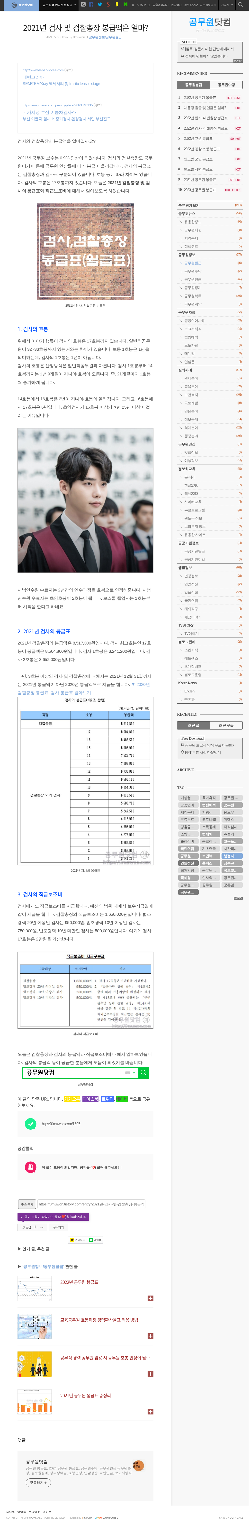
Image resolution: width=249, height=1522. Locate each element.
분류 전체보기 (209, 205)
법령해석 (212, 337)
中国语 (212, 699)
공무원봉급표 (208, 5)
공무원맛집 (209, 444)
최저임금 (187, 870)
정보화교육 (209, 469)
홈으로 (10, 1512)
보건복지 (212, 395)
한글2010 (212, 485)
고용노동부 (232, 841)
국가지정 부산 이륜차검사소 (49, 112)
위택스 (229, 819)
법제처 (207, 834)
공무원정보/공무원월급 (105, 37)
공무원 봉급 (232, 798)
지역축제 (212, 238)
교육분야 (212, 386)
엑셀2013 (212, 493)
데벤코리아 (33, 77)
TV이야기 (212, 633)
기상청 (185, 798)
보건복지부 (210, 856)
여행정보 (212, 460)
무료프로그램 (212, 510)
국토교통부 (232, 870)
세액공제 (187, 812)
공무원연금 (212, 279)
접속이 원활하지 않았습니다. (206, 56)
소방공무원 (188, 834)
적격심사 (230, 827)
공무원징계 (212, 288)
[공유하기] (36, 1227)
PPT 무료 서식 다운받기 (203, 752)
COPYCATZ (236, 1517)
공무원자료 (209, 312)
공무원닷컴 (25, 5)
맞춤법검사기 (160, 5)
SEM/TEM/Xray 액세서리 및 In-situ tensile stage (61, 84)
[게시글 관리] (42, 1227)
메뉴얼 (212, 353)
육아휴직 (209, 798)
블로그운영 (212, 675)
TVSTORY (209, 625)
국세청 (185, 878)
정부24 (229, 863)
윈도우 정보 (212, 518)
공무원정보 (209, 255)
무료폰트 (187, 819)
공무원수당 (190, 5)
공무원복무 (212, 296)
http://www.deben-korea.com (43, 70)
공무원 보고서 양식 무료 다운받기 (210, 745)
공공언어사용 (212, 320)
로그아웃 (34, 1512)
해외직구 (212, 609)
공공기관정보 (209, 543)
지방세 (207, 812)
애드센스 (212, 658)
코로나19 (209, 819)
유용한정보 (212, 222)
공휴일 (229, 885)
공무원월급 (212, 263)
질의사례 (209, 370)
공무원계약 (212, 304)
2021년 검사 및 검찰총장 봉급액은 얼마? (85, 27)
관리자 (225, 5)
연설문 (212, 362)
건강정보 (212, 576)
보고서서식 (212, 329)
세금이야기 (212, 617)
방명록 (21, 1512)
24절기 (229, 834)
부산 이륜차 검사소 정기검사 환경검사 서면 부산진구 (67, 119)
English (212, 691)
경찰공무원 (188, 827)
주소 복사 (27, 1204)
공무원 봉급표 (211, 885)
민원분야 (212, 411)
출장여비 (187, 841)
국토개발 (212, 403)
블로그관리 (209, 642)
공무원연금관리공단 (189, 885)
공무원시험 (212, 230)
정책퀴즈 (212, 246)
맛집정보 (212, 452)
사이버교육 (212, 502)
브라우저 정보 (212, 526)
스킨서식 (212, 650)
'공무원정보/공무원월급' (43, 1267)
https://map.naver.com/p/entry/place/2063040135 (58, 105)
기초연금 (209, 848)
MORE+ (238, 60)
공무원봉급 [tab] (193, 85)
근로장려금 (210, 841)
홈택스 (207, 863)
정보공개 (212, 419)
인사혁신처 (210, 878)
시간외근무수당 (233, 848)
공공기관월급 (212, 551)
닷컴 (210, 22)
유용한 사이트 (212, 535)
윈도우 (229, 812)
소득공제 (209, 827)
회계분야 (212, 428)
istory (87, 1517)
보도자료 (212, 345)
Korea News (209, 683)
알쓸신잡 (212, 592)
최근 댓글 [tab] (226, 725)
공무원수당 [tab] (226, 85)
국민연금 (212, 600)
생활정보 (209, 568)
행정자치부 (232, 856)
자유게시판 (143, 5)
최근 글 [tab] (193, 725)
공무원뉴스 (209, 213)
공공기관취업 (212, 559)
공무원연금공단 (233, 805)
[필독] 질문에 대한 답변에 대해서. (209, 49)
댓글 (22, 1440)
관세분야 (212, 378)
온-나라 (212, 477)
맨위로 (47, 1512)
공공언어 (187, 805)
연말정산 (176, 5)
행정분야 (212, 436)
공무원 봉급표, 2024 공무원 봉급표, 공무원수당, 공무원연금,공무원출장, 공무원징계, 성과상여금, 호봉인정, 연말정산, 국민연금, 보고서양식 (79, 1470)
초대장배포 (212, 666)
